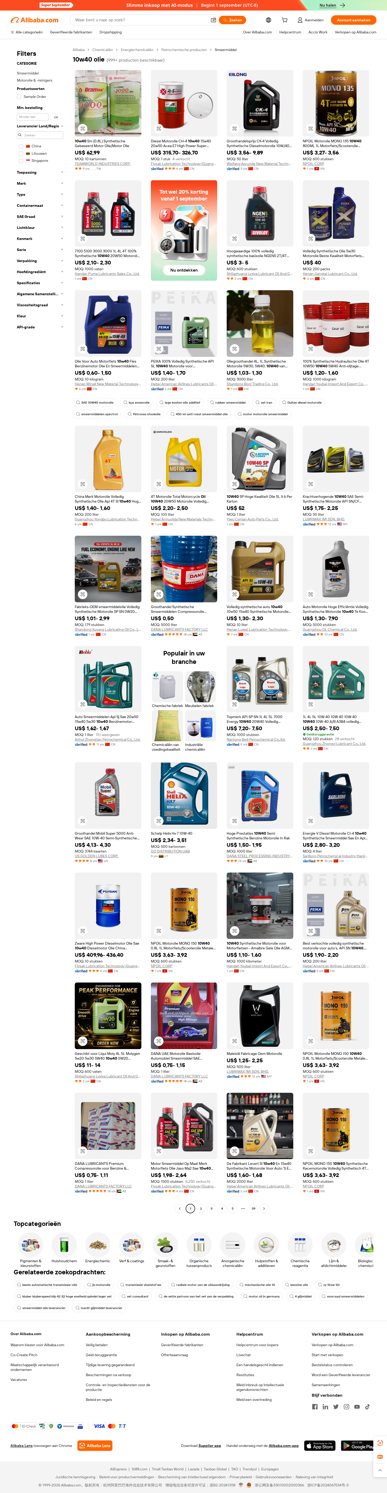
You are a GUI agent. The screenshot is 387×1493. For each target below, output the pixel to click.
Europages (270, 1469)
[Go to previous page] (180, 1208)
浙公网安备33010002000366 (279, 1485)
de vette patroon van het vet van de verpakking (199, 1296)
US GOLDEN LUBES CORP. (96, 856)
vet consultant (137, 1296)
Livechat (243, 1355)
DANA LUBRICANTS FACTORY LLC (179, 629)
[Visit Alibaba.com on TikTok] (367, 1407)
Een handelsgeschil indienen (259, 1365)
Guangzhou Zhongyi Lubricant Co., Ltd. (334, 744)
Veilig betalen (97, 1345)
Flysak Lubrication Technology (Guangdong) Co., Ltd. (184, 164)
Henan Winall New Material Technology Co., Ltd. (108, 384)
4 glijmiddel (303, 1296)
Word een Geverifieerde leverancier (341, 1375)
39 (253, 1208)
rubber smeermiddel (230, 402)
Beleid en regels (99, 1399)
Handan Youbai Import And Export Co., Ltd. (336, 384)
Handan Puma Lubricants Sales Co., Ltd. (107, 274)
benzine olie (299, 1285)
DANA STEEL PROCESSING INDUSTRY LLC (260, 856)
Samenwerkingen (326, 1385)
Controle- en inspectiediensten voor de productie (118, 1387)
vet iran (266, 402)
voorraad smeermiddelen (345, 1296)
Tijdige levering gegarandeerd (110, 1365)
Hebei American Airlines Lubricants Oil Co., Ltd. (184, 384)
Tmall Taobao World (167, 1469)
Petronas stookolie (147, 414)
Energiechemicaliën (137, 50)
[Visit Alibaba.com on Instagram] (346, 1407)
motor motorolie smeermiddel (265, 414)
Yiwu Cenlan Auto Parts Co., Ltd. (253, 519)
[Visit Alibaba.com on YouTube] (357, 1407)
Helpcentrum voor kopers (257, 1345)
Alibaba (79, 50)
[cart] (286, 21)
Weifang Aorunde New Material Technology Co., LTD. (260, 164)
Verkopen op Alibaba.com (332, 1345)
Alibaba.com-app (284, 1446)
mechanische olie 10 (260, 1285)
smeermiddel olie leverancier (44, 1308)
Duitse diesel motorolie (304, 402)
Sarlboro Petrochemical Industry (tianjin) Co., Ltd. (336, 856)
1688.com (139, 1469)
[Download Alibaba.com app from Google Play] (358, 1445)
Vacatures (19, 1379)
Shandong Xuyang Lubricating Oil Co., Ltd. (108, 629)
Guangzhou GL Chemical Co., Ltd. (330, 629)
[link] (380, 1443)
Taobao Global (215, 1469)
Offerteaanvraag (174, 1355)
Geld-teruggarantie (101, 1355)
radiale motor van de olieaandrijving (203, 1285)
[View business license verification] (241, 1485)
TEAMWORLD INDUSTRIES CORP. (103, 164)
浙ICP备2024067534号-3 (328, 1485)
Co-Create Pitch (24, 1355)
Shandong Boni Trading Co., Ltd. (252, 384)
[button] (213, 20)
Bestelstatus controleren (332, 1365)
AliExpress (118, 1469)
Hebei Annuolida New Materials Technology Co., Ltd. (184, 519)
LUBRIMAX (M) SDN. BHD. (324, 519)
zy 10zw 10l (331, 1285)
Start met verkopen (327, 1355)
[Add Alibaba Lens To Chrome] (94, 1445)
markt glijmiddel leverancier (101, 1308)
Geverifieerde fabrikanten (182, 1345)
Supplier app (210, 1446)
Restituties (245, 1375)
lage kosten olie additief (182, 402)
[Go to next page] (264, 1208)
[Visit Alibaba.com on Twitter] (336, 1407)
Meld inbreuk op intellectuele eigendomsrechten (260, 1387)
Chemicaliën (102, 50)
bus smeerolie (139, 402)
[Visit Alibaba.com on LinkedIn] (325, 1407)
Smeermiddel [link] (226, 50)
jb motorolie (101, 1285)
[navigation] (40, 629)
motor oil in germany (264, 1296)
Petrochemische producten (184, 50)
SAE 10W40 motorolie (97, 402)
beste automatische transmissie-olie (49, 1285)
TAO (234, 1469)
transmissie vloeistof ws (143, 1285)
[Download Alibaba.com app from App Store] (320, 1445)
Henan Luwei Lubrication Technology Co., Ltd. (260, 629)
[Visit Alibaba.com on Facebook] (315, 1407)
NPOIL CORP (313, 164)
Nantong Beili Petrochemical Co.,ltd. (256, 739)
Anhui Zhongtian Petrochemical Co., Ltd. (107, 739)
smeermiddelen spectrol (99, 414)
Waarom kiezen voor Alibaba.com (37, 1345)
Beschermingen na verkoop (108, 1375)
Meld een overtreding (254, 1399)
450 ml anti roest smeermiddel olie (202, 414)
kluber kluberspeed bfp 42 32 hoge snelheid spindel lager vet (67, 1296)
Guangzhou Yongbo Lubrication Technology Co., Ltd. (108, 519)
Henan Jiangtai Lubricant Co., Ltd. (330, 274)
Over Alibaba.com (26, 1334)
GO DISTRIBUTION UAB (170, 851)
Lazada (193, 1469)
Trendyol (249, 1469)
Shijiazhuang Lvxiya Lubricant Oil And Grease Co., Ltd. (260, 274)
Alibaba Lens (22, 1446)
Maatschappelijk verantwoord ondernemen (35, 1367)
